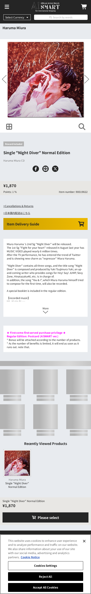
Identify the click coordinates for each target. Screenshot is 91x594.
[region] (45, 564)
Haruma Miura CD (14, 160)
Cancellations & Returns (19, 206)
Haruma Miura (14, 27)
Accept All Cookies (45, 587)
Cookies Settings (45, 566)
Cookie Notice (30, 557)
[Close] (84, 541)
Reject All (45, 577)
